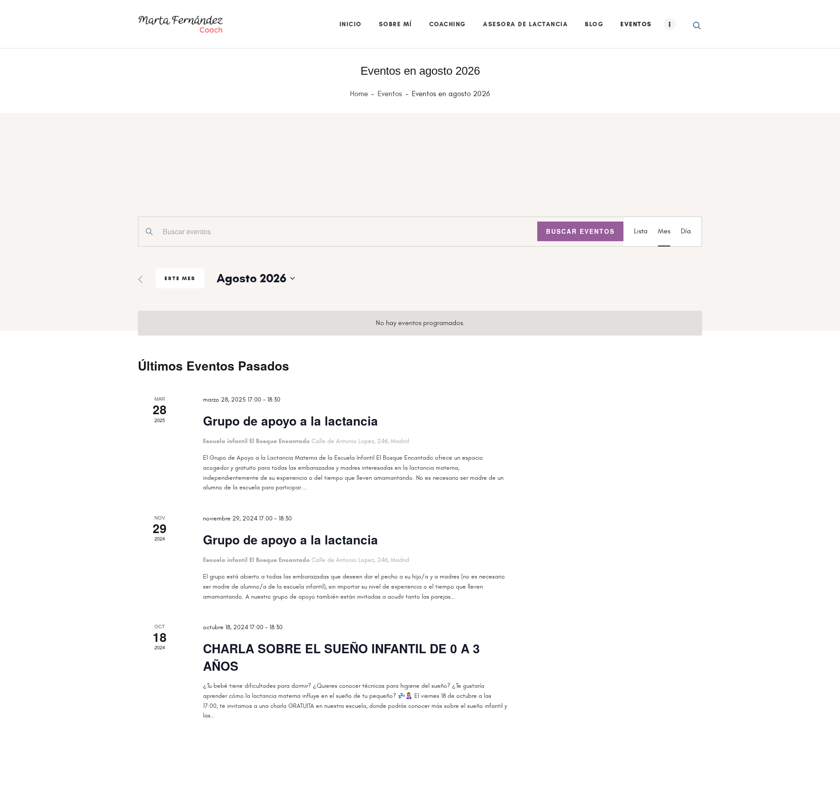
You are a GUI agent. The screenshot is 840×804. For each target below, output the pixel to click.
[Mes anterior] (140, 279)
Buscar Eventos (580, 231)
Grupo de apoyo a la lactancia (290, 421)
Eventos (390, 94)
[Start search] (697, 25)
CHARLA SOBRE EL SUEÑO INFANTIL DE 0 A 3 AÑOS (341, 657)
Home (359, 94)
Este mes (180, 278)
